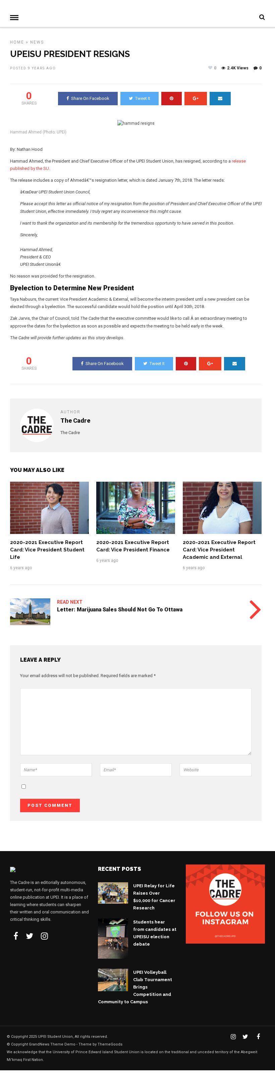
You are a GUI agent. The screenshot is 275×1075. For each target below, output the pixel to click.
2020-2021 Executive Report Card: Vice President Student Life (47, 549)
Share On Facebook (90, 98)
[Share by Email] (220, 98)
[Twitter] (29, 936)
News (37, 42)
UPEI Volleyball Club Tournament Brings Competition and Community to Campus (135, 987)
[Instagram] (44, 936)
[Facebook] (15, 936)
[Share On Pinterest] (171, 98)
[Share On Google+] (195, 98)
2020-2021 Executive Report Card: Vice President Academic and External (219, 549)
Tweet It (142, 98)
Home (17, 42)
